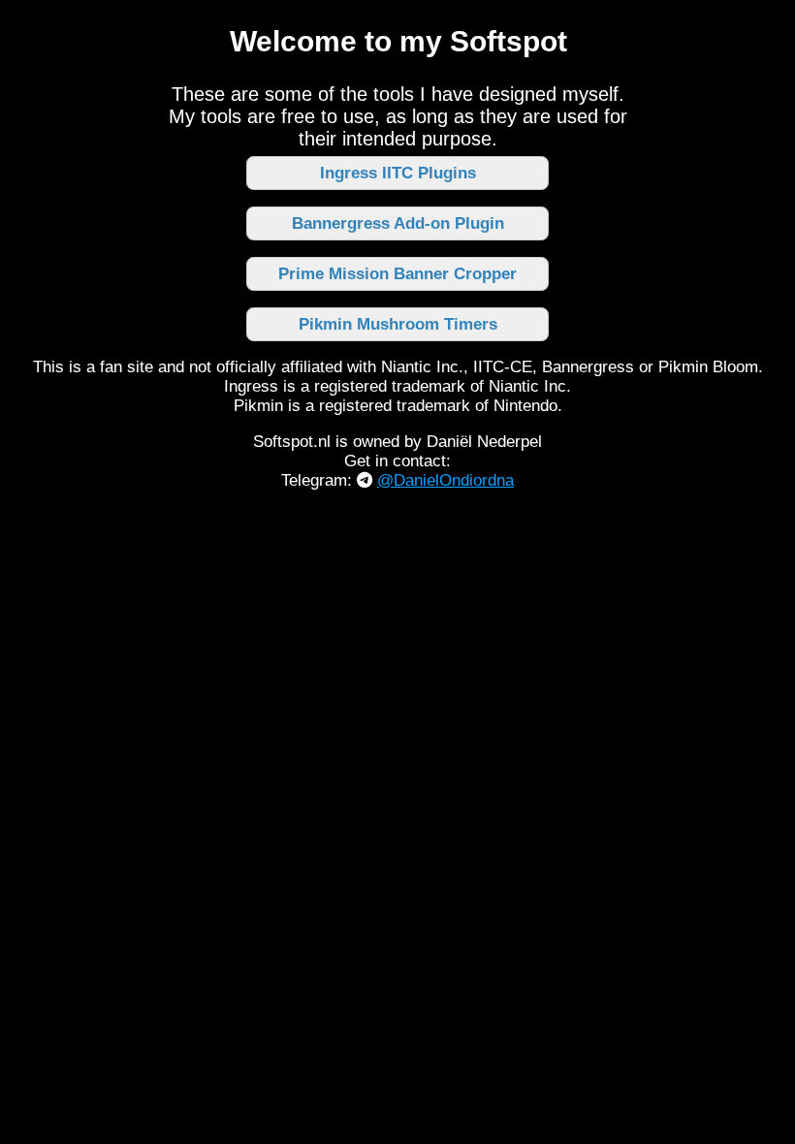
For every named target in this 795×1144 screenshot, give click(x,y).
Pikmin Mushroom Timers (398, 324)
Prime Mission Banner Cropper (397, 274)
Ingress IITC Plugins (398, 173)
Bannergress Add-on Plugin (398, 223)
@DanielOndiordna (445, 480)
